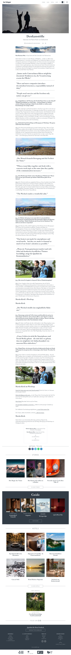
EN (63, 2)
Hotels (15, 513)
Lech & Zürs (12, 478)
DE (62, 2)
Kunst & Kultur (18, 478)
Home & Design (38, 478)
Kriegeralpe (43, 516)
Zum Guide (35, 520)
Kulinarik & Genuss (35, 612)
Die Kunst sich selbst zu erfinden (35, 481)
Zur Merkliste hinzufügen (33, 43)
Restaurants (30, 513)
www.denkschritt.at (35, 436)
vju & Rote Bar (58, 515)
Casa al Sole (15, 579)
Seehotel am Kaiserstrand (55, 580)
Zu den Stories (35, 487)
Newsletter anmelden (35, 630)
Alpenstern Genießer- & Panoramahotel (35, 554)
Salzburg (11, 513)
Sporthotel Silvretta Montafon (15, 554)
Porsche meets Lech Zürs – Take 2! (55, 481)
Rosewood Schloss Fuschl (55, 554)
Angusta (28, 515)
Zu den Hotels (35, 586)
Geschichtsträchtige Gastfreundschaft (35, 615)
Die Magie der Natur (15, 480)
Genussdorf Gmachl (13, 516)
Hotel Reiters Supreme (35, 579)
